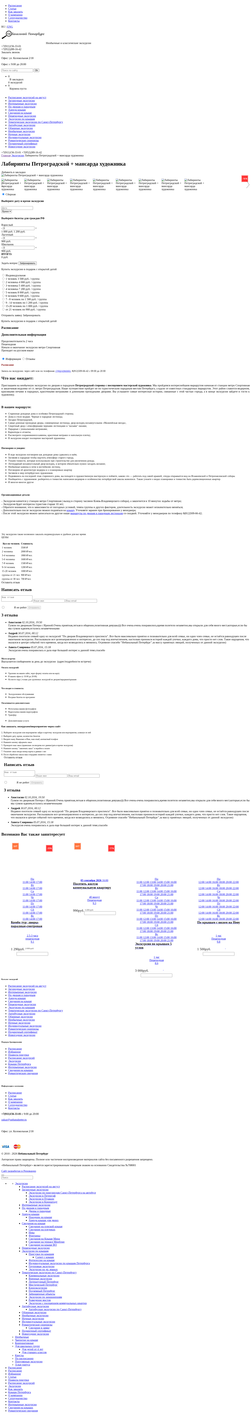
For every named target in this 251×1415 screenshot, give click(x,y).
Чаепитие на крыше (26, 1340)
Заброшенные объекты (42, 1294)
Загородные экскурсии (21, 100)
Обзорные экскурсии (20, 128)
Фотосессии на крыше (42, 1260)
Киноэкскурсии (38, 1287)
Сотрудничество (17, 17)
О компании (15, 14)
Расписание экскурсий (21, 1057)
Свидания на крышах (20, 1070)
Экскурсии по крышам (21, 119)
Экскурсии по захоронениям (45, 1297)
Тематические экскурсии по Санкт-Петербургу (35, 122)
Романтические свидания (23, 1073)
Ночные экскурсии (19, 134)
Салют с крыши (45, 1257)
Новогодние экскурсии (21, 146)
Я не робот (20, 607)
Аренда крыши (17, 109)
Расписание (15, 5)
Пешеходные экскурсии (22, 115)
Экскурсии (17, 155)
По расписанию (24, 1358)
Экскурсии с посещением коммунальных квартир (58, 1303)
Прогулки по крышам (41, 1254)
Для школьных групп (27, 1346)
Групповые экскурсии (41, 1266)
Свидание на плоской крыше (45, 1226)
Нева (31, 1232)
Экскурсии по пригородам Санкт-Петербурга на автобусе (62, 1192)
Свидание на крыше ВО (43, 1244)
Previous (4, 185)
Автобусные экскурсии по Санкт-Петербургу (55, 1309)
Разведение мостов (40, 1300)
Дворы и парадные (40, 1211)
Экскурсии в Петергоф (42, 1195)
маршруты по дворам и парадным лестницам (96, 513)
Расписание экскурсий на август (27, 97)
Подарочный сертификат (22, 143)
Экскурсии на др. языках (43, 1269)
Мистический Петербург (43, 1284)
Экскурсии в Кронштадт (43, 1201)
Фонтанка (34, 1235)
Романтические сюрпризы (23, 140)
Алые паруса (22, 1364)
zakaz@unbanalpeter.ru (14, 1119)
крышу (70, 510)
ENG (10, 26)
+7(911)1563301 (63, 371)
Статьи (12, 8)
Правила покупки (18, 1054)
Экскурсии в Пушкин (41, 1198)
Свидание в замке (39, 1327)
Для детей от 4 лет (32, 1349)
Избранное (14, 1051)
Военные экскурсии (40, 1278)
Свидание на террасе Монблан (47, 1241)
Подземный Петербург (42, 1290)
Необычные (22, 1337)
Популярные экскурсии (29, 1361)
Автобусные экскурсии (21, 125)
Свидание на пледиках (42, 1229)
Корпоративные (24, 1343)
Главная (6, 155)
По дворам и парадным (21, 106)
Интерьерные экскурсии (22, 103)
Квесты (19, 1355)
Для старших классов (34, 1352)
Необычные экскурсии (21, 131)
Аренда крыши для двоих (44, 1220)
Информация (13, 359)
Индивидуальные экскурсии (24, 137)
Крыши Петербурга (19, 1064)
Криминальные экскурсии (44, 1275)
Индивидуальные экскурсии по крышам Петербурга (59, 1263)
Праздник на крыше (40, 1217)
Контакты (14, 20)
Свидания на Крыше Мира (44, 1238)
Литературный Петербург (44, 1281)
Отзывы (30, 359)
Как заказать (15, 11)
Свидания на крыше (20, 112)
